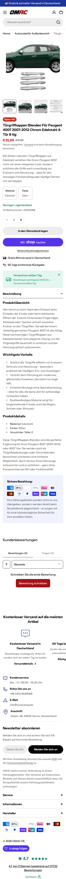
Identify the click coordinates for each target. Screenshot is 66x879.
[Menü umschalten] (5, 12)
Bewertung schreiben (33, 583)
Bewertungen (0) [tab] (17, 553)
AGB (54, 759)
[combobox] (33, 22)
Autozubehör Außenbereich (32, 33)
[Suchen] (58, 22)
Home (6, 33)
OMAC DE (18, 841)
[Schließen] (59, 274)
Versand (28, 144)
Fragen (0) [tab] (48, 553)
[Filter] (6, 564)
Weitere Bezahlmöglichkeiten (33, 250)
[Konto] (54, 12)
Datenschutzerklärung (20, 762)
